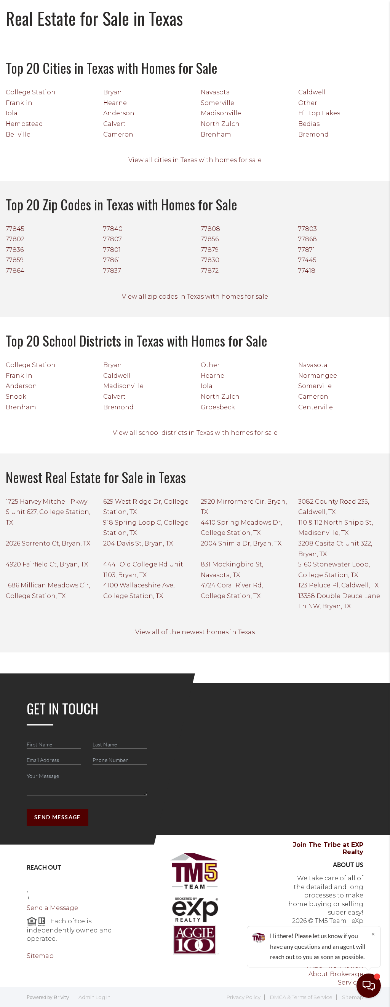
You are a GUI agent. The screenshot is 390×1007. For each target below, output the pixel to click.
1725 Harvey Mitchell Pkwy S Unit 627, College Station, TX (48, 512)
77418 (306, 270)
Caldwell (312, 92)
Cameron (118, 134)
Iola (12, 113)
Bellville (18, 134)
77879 (210, 249)
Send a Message (52, 908)
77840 (113, 228)
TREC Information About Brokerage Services (334, 974)
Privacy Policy (244, 997)
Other (307, 103)
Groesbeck (218, 407)
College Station (31, 92)
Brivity (61, 997)
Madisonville (221, 113)
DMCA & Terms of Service (301, 997)
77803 (307, 228)
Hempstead (24, 123)
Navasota (215, 92)
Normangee (317, 375)
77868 (307, 239)
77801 (112, 249)
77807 (112, 239)
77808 (210, 228)
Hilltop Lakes (319, 113)
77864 (15, 270)
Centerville (315, 407)
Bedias (309, 123)
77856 (210, 239)
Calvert (114, 123)
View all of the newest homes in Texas (195, 632)
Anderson (118, 113)
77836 (15, 249)
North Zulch (220, 123)
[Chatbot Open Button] (368, 986)
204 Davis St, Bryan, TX (138, 543)
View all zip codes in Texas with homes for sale (195, 296)
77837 (112, 270)
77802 (15, 239)
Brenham (216, 134)
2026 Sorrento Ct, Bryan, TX (48, 543)
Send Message (57, 817)
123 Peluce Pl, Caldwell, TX (338, 585)
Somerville (217, 103)
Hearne (115, 103)
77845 (15, 228)
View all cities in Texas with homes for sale (195, 160)
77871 (306, 249)
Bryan (112, 92)
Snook (16, 396)
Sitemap (40, 955)
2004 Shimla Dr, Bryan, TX (241, 543)
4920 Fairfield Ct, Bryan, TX (47, 564)
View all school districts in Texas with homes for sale (195, 432)
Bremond (313, 134)
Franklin (19, 103)
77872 (210, 270)
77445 (307, 260)
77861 (111, 260)
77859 (15, 260)
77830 (210, 260)
